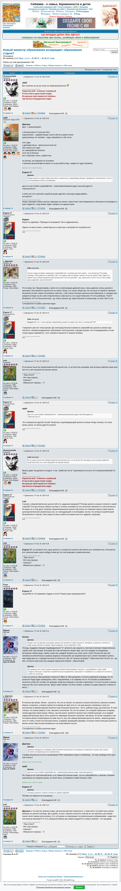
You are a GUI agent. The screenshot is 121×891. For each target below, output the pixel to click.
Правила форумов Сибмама (60, 16)
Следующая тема (109, 69)
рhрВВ (56, 880)
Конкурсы (71, 11)
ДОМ (75, 7)
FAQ (91, 9)
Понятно (79, 887)
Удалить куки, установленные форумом (50, 876)
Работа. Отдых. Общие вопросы (48, 65)
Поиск (36, 11)
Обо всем (68, 65)
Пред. (21, 58)
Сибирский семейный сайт (45, 7)
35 (33, 58)
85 (42, 58)
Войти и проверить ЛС (63, 14)
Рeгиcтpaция (83, 11)
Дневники (83, 7)
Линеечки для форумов (77, 9)
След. (52, 58)
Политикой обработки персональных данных (53, 887)
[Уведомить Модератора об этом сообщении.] (116, 76)
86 (45, 58)
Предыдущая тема (92, 69)
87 (48, 58)
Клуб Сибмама (64, 7)
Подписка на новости (37, 9)
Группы (61, 11)
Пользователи (48, 11)
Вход (78, 14)
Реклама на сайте (57, 9)
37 (38, 58)
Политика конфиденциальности (73, 876)
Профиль (47, 14)
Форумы (29, 65)
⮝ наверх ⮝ (8, 113)
